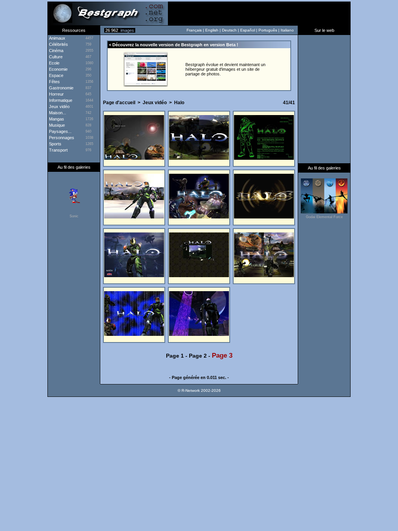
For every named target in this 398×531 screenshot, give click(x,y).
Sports (54, 143)
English (211, 30)
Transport (58, 150)
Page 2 (198, 356)
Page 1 (175, 356)
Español (247, 30)
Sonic (74, 216)
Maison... (57, 112)
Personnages (61, 137)
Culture (55, 56)
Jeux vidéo (155, 102)
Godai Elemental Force (324, 217)
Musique (56, 125)
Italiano (287, 30)
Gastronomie (60, 88)
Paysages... (60, 131)
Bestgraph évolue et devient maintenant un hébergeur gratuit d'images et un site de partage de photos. (225, 69)
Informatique (60, 100)
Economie (58, 69)
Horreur (56, 94)
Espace (55, 75)
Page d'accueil (119, 102)
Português (267, 30)
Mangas (56, 119)
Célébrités (58, 44)
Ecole (53, 63)
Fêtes (54, 81)
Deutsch (229, 30)
